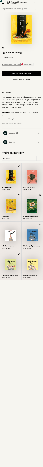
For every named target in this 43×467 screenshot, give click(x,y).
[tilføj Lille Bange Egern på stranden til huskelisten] (40, 254)
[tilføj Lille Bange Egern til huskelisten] (18, 224)
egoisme (13, 119)
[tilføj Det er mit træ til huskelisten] (3, 48)
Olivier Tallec (8, 58)
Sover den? (5, 217)
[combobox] (21, 9)
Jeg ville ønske (34, 112)
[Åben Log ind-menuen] (34, 3)
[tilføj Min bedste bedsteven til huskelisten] (40, 195)
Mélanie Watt (6, 248)
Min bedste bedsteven (30, 217)
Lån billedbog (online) (21, 74)
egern (18, 119)
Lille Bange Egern (8, 246)
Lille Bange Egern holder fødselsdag (10, 275)
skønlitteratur (18, 123)
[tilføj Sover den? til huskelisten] (18, 195)
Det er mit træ (15, 112)
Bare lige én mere (25, 112)
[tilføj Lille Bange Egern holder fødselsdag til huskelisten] (18, 254)
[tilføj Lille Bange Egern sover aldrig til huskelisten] (40, 224)
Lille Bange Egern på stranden (30, 275)
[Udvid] (3, 115)
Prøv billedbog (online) (21, 79)
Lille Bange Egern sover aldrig (31, 246)
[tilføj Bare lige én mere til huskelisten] (40, 165)
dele (9, 119)
